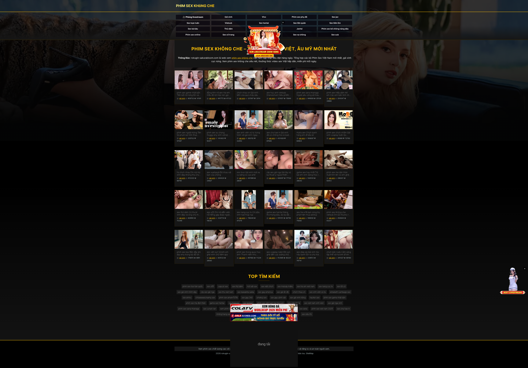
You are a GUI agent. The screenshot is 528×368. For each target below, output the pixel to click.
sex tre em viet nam (305, 286)
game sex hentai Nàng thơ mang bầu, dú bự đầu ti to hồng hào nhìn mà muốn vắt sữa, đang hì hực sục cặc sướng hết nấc (278, 213)
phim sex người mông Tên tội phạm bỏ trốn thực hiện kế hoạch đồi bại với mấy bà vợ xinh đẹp (189, 133)
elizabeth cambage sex (340, 292)
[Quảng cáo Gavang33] (264, 344)
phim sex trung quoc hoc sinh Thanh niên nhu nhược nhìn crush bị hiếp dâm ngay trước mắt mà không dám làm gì (248, 253)
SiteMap (310, 353)
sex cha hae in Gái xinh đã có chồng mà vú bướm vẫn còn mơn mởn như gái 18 (279, 133)
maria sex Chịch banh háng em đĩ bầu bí (307, 133)
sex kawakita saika (245, 292)
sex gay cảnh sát (278, 297)
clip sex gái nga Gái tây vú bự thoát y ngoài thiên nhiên (279, 173)
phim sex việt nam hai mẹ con (270, 303)
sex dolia (303, 308)
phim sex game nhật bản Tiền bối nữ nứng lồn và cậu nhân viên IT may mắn (188, 93)
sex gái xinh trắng (298, 297)
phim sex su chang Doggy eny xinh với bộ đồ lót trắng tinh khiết (219, 133)
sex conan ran (209, 308)
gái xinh (182, 98)
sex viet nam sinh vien (314, 303)
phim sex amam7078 (228, 297)
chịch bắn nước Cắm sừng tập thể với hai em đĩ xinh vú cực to (339, 253)
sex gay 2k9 (247, 297)
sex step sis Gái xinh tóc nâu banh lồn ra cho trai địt (308, 253)
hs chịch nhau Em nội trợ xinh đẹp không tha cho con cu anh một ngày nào (189, 173)
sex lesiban (248, 303)
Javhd (299, 29)
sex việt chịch (267, 286)
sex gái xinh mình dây (187, 292)
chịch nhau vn (299, 292)
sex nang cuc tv (326, 286)
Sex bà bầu (193, 29)
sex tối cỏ (341, 286)
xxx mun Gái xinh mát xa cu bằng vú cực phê (248, 173)
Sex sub (335, 34)
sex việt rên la (294, 303)
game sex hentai (217, 303)
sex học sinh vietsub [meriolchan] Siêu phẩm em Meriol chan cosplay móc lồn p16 (278, 93)
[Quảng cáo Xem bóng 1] (264, 308)
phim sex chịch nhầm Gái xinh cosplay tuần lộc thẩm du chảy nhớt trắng (338, 133)
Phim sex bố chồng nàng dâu (335, 29)
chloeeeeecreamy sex (205, 297)
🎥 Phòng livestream (193, 17)
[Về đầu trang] (522, 364)
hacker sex (314, 297)
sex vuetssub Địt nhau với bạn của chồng (219, 173)
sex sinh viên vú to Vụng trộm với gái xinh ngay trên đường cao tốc (248, 133)
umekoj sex (261, 297)
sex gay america (265, 292)
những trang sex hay (225, 314)
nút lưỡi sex (252, 286)
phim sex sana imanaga (188, 308)
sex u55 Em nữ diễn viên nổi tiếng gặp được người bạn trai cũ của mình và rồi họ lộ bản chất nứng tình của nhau (218, 213)
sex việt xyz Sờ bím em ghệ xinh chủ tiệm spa (217, 253)
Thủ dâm (228, 29)
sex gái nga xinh (335, 303)
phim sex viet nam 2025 (322, 308)
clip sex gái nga (207, 292)
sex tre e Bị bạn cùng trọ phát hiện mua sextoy (308, 213)
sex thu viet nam (226, 292)
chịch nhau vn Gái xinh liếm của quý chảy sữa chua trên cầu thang (247, 93)
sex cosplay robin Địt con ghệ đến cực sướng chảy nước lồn (278, 253)
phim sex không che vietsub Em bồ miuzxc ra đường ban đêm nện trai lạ (338, 213)
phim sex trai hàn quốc (193, 286)
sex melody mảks (285, 286)
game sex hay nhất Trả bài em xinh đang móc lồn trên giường (309, 173)
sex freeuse (234, 303)
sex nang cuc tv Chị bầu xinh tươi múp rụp (248, 213)
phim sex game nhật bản (334, 297)
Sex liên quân (299, 23)
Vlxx (264, 17)
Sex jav (335, 17)
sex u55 (210, 286)
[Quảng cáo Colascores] (264, 317)
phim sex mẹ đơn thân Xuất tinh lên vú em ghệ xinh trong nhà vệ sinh (338, 173)
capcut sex (223, 286)
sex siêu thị (307, 314)
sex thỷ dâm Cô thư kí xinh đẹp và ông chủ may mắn (189, 213)
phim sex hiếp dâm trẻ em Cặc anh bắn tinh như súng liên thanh (338, 93)
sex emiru (187, 297)
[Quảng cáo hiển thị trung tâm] (264, 41)
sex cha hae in (343, 308)
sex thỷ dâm (237, 286)
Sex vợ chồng (299, 34)
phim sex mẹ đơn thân (196, 303)
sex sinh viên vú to (318, 292)
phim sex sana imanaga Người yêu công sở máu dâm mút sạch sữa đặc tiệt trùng (308, 93)
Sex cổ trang (228, 34)
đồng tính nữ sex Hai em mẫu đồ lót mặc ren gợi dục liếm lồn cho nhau (218, 93)
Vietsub (228, 23)
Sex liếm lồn (335, 23)
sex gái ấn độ (283, 292)
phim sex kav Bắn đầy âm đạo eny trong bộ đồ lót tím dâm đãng (189, 253)
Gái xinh (228, 17)
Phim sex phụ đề (299, 17)
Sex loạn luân (193, 23)
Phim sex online (192, 34)
